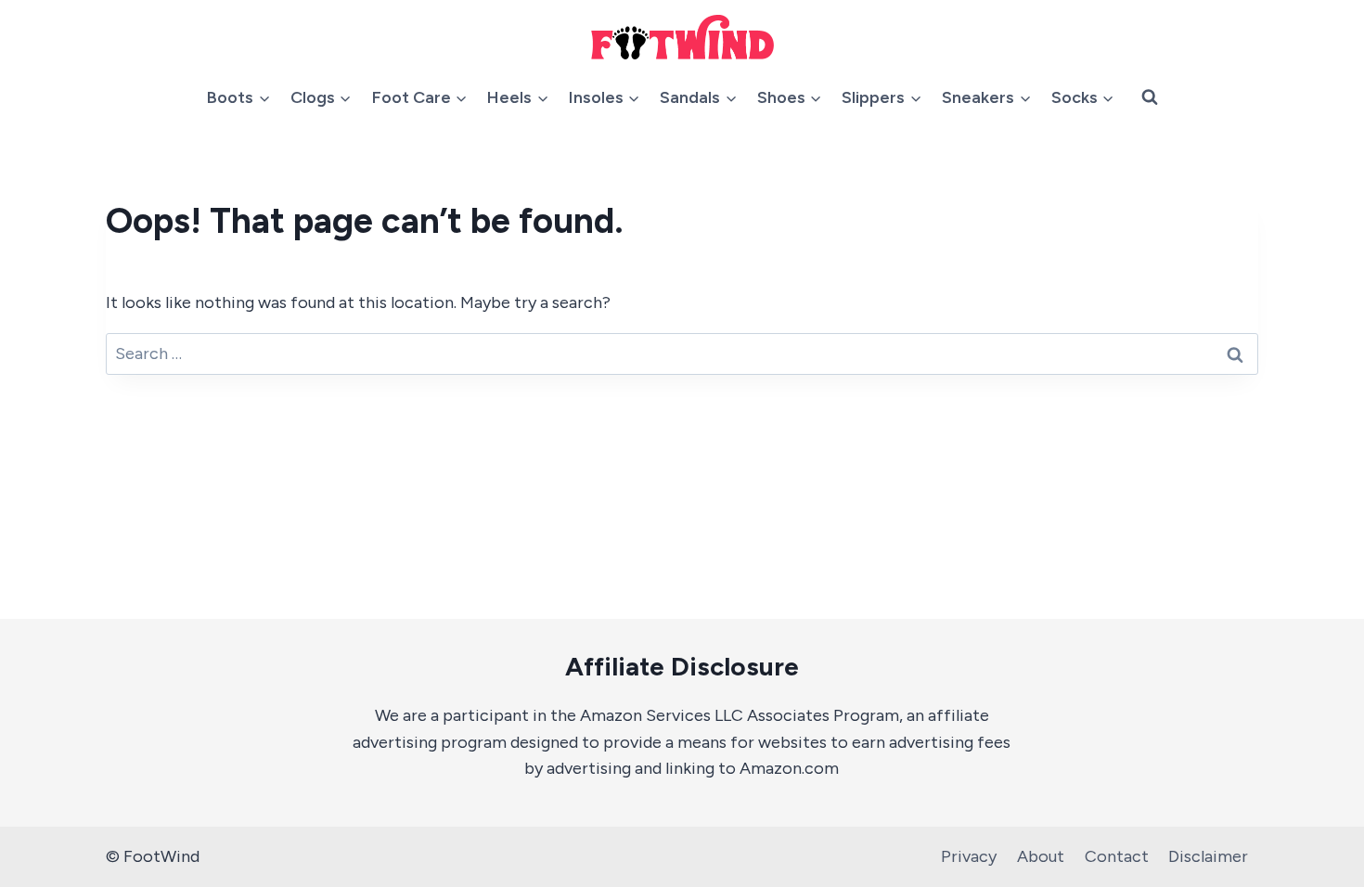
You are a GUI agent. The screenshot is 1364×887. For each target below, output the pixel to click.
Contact (1117, 856)
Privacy (969, 856)
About (1040, 856)
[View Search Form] (1149, 97)
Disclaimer (1208, 856)
